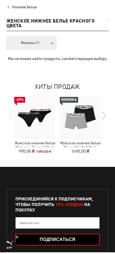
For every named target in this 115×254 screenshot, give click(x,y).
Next (104, 115)
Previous (11, 115)
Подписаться (57, 239)
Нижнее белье (24, 7)
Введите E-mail (29, 223)
